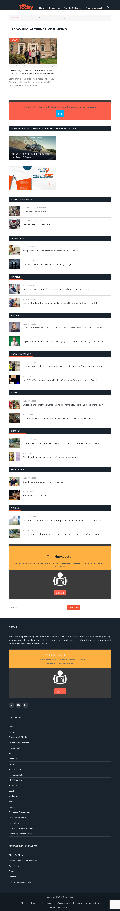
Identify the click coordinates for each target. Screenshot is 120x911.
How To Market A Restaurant (36, 495)
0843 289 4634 (81, 11)
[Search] (108, 7)
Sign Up (60, 592)
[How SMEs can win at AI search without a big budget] (14, 264)
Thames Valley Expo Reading (36, 224)
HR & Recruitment (17, 780)
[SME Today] (25, 7)
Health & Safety (16, 775)
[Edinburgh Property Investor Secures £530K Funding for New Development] (33, 51)
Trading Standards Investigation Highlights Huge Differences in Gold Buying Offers (61, 303)
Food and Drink (16, 769)
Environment (14, 748)
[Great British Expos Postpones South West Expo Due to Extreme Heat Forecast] (14, 418)
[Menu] (12, 7)
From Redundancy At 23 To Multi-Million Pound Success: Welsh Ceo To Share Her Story (63, 328)
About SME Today (16, 855)
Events (12, 753)
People (12, 807)
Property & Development (20, 812)
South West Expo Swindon (35, 211)
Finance (12, 764)
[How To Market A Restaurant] (14, 495)
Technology (14, 823)
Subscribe (47, 11)
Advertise (54, 8)
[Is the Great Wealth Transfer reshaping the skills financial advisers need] (14, 289)
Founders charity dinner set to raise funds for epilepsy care (50, 457)
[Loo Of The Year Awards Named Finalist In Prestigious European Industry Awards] (14, 379)
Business (13, 732)
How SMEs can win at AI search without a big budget (47, 264)
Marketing (13, 796)
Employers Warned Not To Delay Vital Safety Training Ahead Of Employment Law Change (65, 366)
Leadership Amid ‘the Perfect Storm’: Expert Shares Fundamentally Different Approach (64, 520)
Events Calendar (73, 8)
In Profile (13, 785)
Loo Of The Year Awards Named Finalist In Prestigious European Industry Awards (60, 380)
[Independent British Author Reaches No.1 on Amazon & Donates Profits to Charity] (14, 443)
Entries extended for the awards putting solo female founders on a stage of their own (63, 405)
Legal (11, 791)
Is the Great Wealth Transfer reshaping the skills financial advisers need (56, 289)
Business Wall (94, 8)
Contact (60, 11)
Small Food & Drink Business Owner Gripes (43, 482)
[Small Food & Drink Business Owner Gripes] (14, 481)
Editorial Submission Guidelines (23, 860)
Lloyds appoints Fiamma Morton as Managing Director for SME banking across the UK (63, 341)
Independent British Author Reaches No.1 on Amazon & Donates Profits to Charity (61, 443)
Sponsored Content (17, 817)
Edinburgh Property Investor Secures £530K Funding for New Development (32, 72)
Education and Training (19, 742)
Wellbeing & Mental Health (21, 833)
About (42, 8)
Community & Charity (18, 737)
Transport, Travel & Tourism (21, 828)
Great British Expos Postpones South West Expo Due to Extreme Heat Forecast (60, 418)
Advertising (14, 866)
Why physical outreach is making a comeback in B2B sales (50, 251)
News (14, 40)
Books (11, 726)
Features (13, 758)
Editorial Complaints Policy (20, 882)
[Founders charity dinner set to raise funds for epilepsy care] (14, 456)
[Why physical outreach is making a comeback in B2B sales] (14, 250)
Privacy (12, 871)
